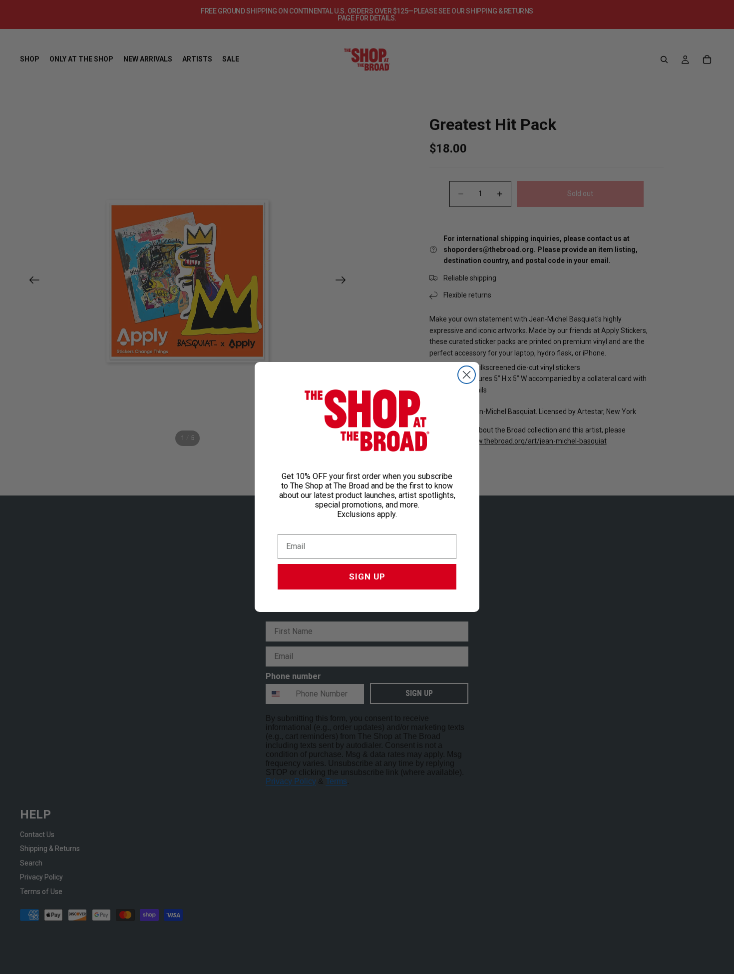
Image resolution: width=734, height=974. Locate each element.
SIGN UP (367, 577)
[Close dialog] (466, 375)
